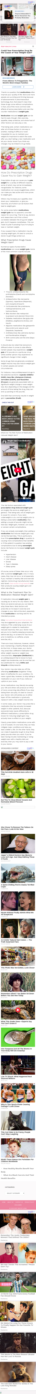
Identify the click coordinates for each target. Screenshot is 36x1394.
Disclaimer (18, 1205)
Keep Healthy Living (8, 46)
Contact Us (19, 1202)
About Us (10, 1202)
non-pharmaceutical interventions (19, 620)
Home (3, 1202)
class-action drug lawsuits (19, 583)
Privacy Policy (29, 1202)
